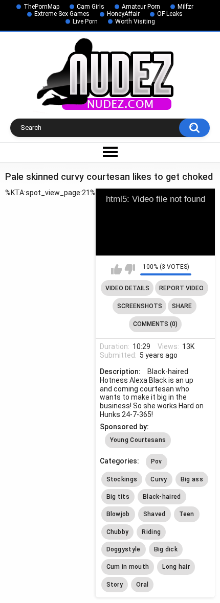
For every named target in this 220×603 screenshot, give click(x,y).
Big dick (166, 549)
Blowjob (118, 514)
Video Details (127, 288)
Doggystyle (123, 549)
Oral (142, 584)
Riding (151, 532)
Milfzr (185, 6)
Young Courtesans (138, 440)
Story (114, 584)
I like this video (116, 269)
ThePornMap (41, 6)
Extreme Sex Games (62, 13)
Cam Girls (90, 6)
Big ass (192, 479)
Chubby (117, 532)
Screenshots (139, 306)
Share (182, 306)
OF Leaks (170, 13)
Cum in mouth (127, 566)
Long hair (176, 566)
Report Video (181, 288)
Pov (156, 461)
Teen (186, 514)
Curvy (158, 479)
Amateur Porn (141, 6)
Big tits (117, 496)
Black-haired (162, 496)
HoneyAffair (123, 13)
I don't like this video (129, 269)
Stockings (122, 479)
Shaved (154, 514)
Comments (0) (155, 324)
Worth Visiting (135, 21)
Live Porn (85, 21)
